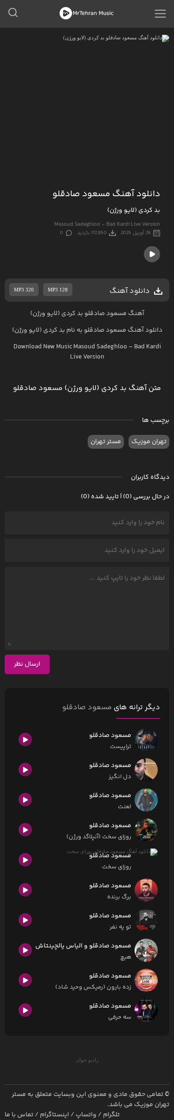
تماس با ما (19, 1115)
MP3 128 (58, 289)
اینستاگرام (54, 1115)
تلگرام (111, 1115)
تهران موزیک (149, 442)
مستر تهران (105, 442)
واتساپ (86, 1115)
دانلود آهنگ (145, 330)
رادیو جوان (87, 1060)
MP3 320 (24, 289)
